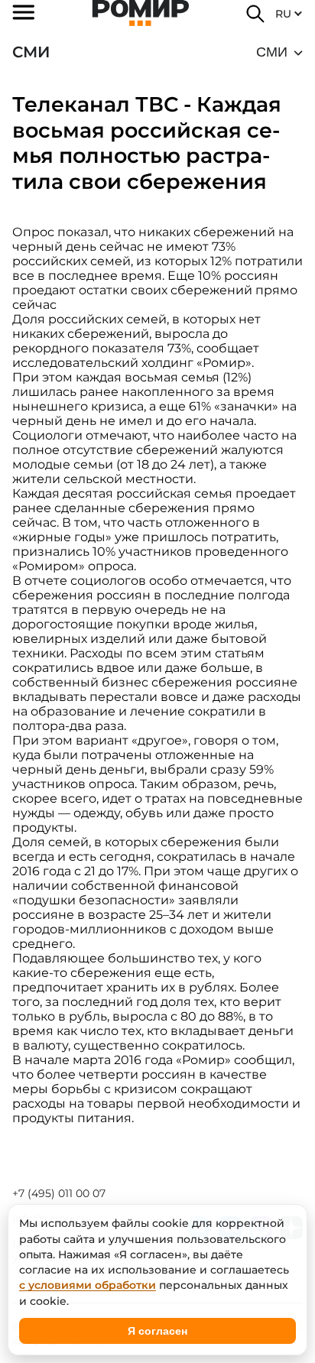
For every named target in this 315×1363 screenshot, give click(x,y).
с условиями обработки (87, 1285)
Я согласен (157, 1331)
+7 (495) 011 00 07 (59, 1193)
